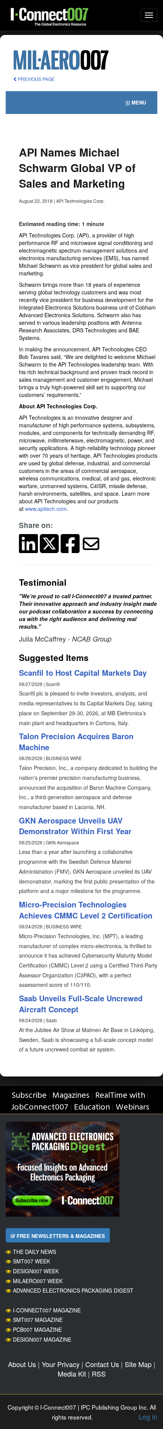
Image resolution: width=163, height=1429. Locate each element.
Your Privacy (61, 1364)
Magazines (70, 1095)
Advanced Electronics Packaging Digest (73, 1290)
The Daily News (34, 1251)
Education (92, 1107)
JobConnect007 (39, 1107)
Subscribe (29, 1095)
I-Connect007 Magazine (47, 1310)
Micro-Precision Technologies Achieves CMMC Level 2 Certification (85, 910)
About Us (22, 1364)
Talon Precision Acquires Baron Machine (76, 741)
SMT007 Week (31, 1261)
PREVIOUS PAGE (36, 79)
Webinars (132, 1107)
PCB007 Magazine (37, 1329)
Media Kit (72, 1373)
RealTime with (120, 1095)
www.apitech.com (46, 508)
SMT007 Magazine (38, 1319)
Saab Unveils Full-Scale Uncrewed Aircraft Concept (81, 1004)
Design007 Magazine (42, 1339)
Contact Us (102, 1364)
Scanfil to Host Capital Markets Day (83, 672)
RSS (99, 1373)
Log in (148, 1416)
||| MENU (135, 102)
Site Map (138, 1364)
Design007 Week (36, 1271)
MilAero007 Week (38, 1281)
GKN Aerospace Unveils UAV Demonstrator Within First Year (75, 826)
